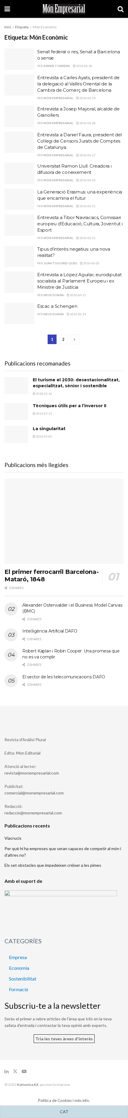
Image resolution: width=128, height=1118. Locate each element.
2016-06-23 (87, 180)
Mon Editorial (28, 752)
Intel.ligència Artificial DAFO (49, 631)
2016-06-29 (87, 98)
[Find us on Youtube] (24, 1071)
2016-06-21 (87, 206)
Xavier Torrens (56, 66)
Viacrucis (12, 838)
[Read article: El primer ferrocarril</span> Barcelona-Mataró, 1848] (64, 521)
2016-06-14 (77, 314)
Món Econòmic (45, 27)
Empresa (18, 957)
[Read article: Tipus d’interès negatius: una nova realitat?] (19, 256)
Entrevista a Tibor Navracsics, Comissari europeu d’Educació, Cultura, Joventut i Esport (79, 224)
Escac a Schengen (57, 306)
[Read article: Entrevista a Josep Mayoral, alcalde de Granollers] (19, 116)
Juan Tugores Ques (60, 263)
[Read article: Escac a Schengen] (19, 313)
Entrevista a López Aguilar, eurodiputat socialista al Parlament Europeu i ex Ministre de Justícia (79, 281)
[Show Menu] (7, 9)
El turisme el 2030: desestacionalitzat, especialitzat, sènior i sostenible (76, 382)
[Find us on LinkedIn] (6, 1071)
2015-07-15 (43, 413)
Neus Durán (53, 295)
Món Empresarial (58, 98)
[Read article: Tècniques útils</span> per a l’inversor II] (16, 411)
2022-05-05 (43, 436)
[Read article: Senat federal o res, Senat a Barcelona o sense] (19, 59)
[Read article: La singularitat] (16, 434)
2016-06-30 (84, 66)
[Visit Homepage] (63, 9)
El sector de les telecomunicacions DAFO (63, 677)
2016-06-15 (77, 295)
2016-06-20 (91, 263)
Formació (18, 989)
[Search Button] (121, 9)
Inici (7, 27)
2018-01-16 (43, 393)
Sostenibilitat (22, 978)
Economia (19, 968)
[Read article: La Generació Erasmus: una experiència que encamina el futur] (19, 199)
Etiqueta (22, 27)
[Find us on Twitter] (15, 1071)
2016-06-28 (87, 123)
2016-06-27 (87, 155)
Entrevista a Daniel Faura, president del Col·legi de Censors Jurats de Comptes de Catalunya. (79, 141)
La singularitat (49, 428)
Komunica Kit (27, 1084)
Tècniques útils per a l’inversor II (69, 405)
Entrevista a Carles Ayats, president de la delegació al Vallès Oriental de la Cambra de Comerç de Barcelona (78, 84)
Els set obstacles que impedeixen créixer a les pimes (52, 865)
